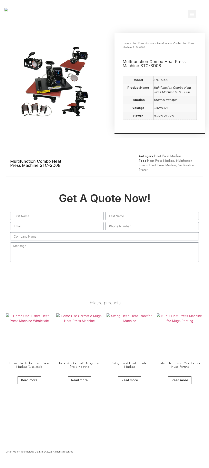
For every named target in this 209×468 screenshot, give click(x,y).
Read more (29, 380)
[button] (192, 14)
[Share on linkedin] (113, 163)
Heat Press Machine (143, 43)
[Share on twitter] (104, 163)
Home (126, 43)
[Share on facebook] (95, 163)
